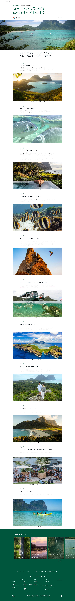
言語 (59, 579)
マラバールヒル (35, 401)
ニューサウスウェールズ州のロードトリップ (28, 585)
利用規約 (13, 587)
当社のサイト (47, 579)
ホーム (14, 5)
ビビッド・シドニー (48, 589)
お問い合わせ (14, 581)
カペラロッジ (35, 189)
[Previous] (58, 561)
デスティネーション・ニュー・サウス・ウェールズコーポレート (50, 583)
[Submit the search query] (30, 1)
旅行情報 (35, 581)
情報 (35, 579)
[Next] (61, 561)
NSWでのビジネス (36, 584)
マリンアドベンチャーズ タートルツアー (28, 317)
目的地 (24, 581)
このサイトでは (25, 579)
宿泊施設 (24, 588)
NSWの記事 (17, 5)
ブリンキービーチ (32, 442)
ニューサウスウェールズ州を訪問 (17, 579)
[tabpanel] (21, 547)
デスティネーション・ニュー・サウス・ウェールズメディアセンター (50, 587)
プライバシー (14, 584)
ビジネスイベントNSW (48, 585)
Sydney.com (47, 581)
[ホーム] (5, 1)
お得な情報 (25, 589)
